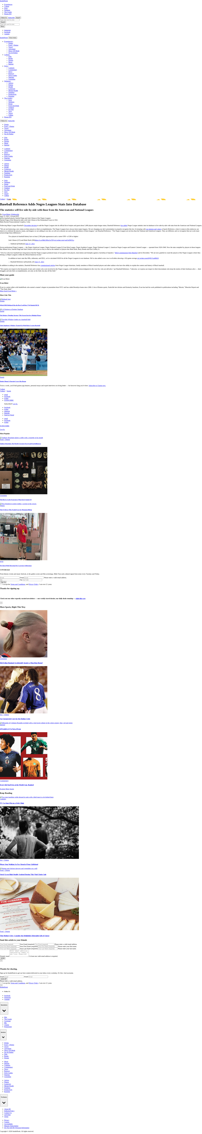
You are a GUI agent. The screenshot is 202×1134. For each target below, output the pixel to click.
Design (10, 60)
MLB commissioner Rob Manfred (126, 253)
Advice (10, 83)
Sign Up (3, 582)
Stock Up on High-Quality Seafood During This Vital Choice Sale (23, 874)
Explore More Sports (7, 789)
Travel (10, 47)
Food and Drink (13, 106)
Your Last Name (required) (29, 949)
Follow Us (4, 17)
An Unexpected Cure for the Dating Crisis (15, 719)
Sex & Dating (13, 53)
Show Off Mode (13, 51)
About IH (7, 1109)
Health (10, 87)
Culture (6, 6)
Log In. (15, 404)
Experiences (8, 4)
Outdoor (11, 108)
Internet (10, 64)
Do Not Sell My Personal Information (16, 1128)
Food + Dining (13, 45)
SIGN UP (4, 979)
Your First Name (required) (29, 946)
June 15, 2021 (30, 244)
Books (10, 58)
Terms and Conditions (18, 584)
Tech (10, 111)
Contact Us (8, 1113)
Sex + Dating (4, 715)
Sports (9, 199)
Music (10, 62)
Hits (5, 1017)
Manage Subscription (11, 1126)
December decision (30, 225)
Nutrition (11, 92)
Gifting (10, 115)
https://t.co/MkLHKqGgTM (44, 240)
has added (124, 225)
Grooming (11, 79)
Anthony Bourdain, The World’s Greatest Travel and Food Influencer (20, 443)
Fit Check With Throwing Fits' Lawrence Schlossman (16, 565)
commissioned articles (48, 265)
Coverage (7, 1021)
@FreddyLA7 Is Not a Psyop (10, 729)
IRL (5, 1023)
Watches (11, 77)
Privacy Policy (33, 584)
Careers (6, 1122)
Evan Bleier (6, 214)
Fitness (10, 85)
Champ (6, 1025)
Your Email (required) (27, 944)
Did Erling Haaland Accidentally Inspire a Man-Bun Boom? (21, 663)
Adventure (11, 49)
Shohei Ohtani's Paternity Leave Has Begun (13, 381)
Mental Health (13, 90)
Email (22, 578)
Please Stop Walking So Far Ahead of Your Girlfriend (19, 864)
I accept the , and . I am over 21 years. (27, 584)
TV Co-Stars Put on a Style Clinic (12, 803)
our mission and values (153, 229)
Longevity (11, 89)
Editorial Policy (9, 1111)
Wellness (7, 10)
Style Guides (12, 75)
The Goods (8, 12)
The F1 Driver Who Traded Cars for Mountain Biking (16, 510)
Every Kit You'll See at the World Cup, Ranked (17, 785)
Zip (21, 580)
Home (10, 104)
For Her (11, 109)
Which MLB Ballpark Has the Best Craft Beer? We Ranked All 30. (19, 305)
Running (11, 96)
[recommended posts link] (23, 657)
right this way (80, 598)
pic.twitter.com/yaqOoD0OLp (64, 240)
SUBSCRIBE (9, 400)
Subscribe (11, 17)
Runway (11, 73)
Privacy (6, 1120)
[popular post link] (21, 438)
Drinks (10, 43)
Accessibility (8, 1124)
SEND (3, 958)
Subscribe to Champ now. (97, 385)
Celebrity (11, 68)
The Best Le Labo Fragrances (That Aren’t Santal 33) (16, 499)
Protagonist (8, 1027)
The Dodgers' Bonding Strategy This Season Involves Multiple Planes (20, 315)
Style (6, 8)
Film (9, 56)
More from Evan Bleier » (8, 291)
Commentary (12, 70)
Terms (6, 1117)
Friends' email (4, 956)
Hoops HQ (8, 14)
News (10, 72)
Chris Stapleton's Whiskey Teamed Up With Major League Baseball (20, 325)
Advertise (7, 1115)
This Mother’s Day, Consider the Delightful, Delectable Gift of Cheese (24, 936)
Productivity (12, 94)
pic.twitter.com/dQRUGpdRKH (148, 258)
